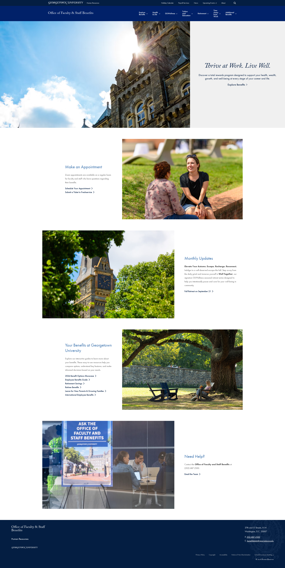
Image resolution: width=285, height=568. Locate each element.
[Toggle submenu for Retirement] (208, 13)
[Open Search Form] (235, 3)
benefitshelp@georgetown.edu (260, 540)
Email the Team (191, 474)
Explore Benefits (236, 84)
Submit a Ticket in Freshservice (79, 192)
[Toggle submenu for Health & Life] (159, 13)
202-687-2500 (253, 537)
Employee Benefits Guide (76, 379)
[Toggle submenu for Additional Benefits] (236, 13)
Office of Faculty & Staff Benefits (28, 529)
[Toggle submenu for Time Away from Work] (220, 13)
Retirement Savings (74, 383)
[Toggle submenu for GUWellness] (177, 13)
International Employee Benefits (79, 394)
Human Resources (93, 3)
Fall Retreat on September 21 (198, 291)
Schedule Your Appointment (78, 188)
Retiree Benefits (72, 387)
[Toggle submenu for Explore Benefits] (147, 13)
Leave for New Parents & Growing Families (84, 391)
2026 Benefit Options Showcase (80, 375)
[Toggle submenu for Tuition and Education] (192, 13)
